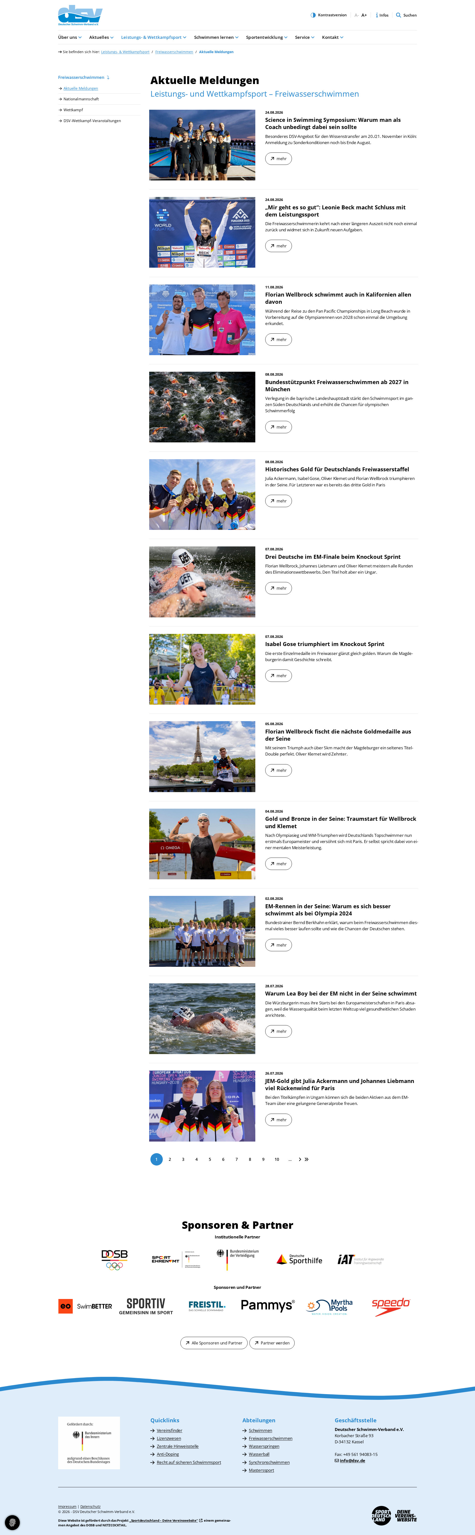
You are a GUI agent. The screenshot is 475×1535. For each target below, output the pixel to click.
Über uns (67, 37)
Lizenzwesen (169, 1438)
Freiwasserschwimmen (174, 51)
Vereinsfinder (169, 1430)
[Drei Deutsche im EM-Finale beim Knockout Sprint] (202, 581)
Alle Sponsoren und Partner (217, 1343)
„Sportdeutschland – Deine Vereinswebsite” (163, 1520)
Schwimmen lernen (214, 37)
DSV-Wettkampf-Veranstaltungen (92, 120)
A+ (364, 15)
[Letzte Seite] (306, 1159)
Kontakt (330, 37)
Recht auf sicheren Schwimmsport (189, 1462)
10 (277, 1159)
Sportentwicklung (264, 37)
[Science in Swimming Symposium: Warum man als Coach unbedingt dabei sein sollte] (202, 145)
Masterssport (261, 1470)
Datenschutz (90, 1506)
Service (302, 37)
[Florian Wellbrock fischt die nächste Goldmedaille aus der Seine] (202, 756)
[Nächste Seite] (300, 1159)
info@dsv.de (352, 1460)
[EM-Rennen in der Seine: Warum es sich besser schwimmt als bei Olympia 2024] (202, 931)
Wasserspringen (264, 1446)
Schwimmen (260, 1430)
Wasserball (259, 1454)
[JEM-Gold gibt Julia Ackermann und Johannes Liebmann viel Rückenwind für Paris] (202, 1106)
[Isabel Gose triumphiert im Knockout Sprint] (202, 669)
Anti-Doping (168, 1454)
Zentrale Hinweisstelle (178, 1446)
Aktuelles (99, 37)
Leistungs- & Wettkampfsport (151, 37)
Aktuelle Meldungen (81, 88)
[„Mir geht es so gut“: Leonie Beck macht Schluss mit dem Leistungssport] (202, 232)
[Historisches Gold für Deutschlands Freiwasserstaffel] (202, 494)
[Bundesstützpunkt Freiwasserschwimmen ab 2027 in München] (202, 407)
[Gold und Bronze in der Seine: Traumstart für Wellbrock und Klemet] (202, 844)
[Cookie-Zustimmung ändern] (12, 1522)
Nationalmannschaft (81, 98)
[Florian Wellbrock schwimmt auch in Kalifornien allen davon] (202, 319)
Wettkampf (73, 109)
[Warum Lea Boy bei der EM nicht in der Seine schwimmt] (202, 1018)
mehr (282, 158)
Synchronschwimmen (269, 1462)
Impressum (67, 1506)
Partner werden (275, 1343)
